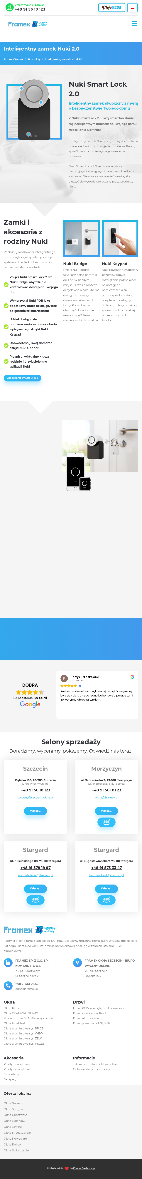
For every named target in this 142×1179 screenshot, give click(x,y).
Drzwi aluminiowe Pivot (89, 1013)
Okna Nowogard (15, 1138)
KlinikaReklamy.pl (84, 1168)
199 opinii (40, 698)
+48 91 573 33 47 (106, 867)
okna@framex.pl (106, 797)
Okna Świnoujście (16, 1150)
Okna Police (12, 1144)
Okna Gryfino (13, 1126)
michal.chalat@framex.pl (35, 875)
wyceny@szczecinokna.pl (35, 797)
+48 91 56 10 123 (30, 9)
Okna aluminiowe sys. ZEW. (23, 1038)
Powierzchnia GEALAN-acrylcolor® (28, 1018)
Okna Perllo (12, 1008)
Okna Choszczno (16, 1115)
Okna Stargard (14, 1109)
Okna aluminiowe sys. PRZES (24, 1043)
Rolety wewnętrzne (17, 1069)
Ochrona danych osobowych (93, 1069)
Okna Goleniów (14, 1121)
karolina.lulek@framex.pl (106, 875)
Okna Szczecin (14, 1103)
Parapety (10, 1079)
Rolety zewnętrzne (17, 1064)
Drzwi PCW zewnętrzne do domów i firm (102, 1008)
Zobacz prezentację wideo (22, 377)
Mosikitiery (11, 1074)
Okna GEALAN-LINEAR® (21, 1013)
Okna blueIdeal (14, 1023)
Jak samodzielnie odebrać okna (95, 1064)
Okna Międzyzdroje (17, 1132)
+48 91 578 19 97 (36, 867)
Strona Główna (13, 59)
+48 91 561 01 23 (106, 790)
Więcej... (35, 811)
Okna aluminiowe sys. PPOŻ (23, 1028)
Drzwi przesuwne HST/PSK (91, 1023)
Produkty (34, 59)
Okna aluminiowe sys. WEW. (23, 1033)
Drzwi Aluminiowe (86, 1018)
